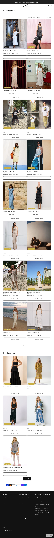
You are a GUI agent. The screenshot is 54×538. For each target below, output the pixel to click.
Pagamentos (6, 503)
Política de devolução (8, 506)
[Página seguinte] (30, 345)
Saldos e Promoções (7, 509)
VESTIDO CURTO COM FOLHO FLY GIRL (11, 292)
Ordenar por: (29, 17)
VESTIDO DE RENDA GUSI (32, 131)
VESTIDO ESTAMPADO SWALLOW (10, 90)
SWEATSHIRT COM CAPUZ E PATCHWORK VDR (12, 467)
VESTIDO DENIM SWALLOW (9, 211)
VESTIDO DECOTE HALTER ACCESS (34, 251)
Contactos (5, 512)
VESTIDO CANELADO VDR (32, 50)
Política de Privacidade (24, 500)
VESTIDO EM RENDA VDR (32, 171)
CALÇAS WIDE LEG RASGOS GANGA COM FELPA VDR (38, 427)
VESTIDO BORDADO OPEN (8, 332)
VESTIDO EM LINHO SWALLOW (33, 292)
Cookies (21, 503)
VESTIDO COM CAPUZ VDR (8, 171)
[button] (2, 5)
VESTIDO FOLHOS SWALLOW (9, 427)
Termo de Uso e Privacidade (25, 497)
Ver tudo (27, 478)
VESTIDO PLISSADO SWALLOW (9, 50)
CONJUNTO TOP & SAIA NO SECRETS (10, 386)
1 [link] (23, 345)
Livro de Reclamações (24, 506)
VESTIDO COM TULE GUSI (8, 131)
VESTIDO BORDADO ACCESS (33, 211)
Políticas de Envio (7, 500)
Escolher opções (15, 57)
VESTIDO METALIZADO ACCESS (9, 251)
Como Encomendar (7, 497)
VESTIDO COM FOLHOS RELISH (33, 332)
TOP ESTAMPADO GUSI (32, 386)
